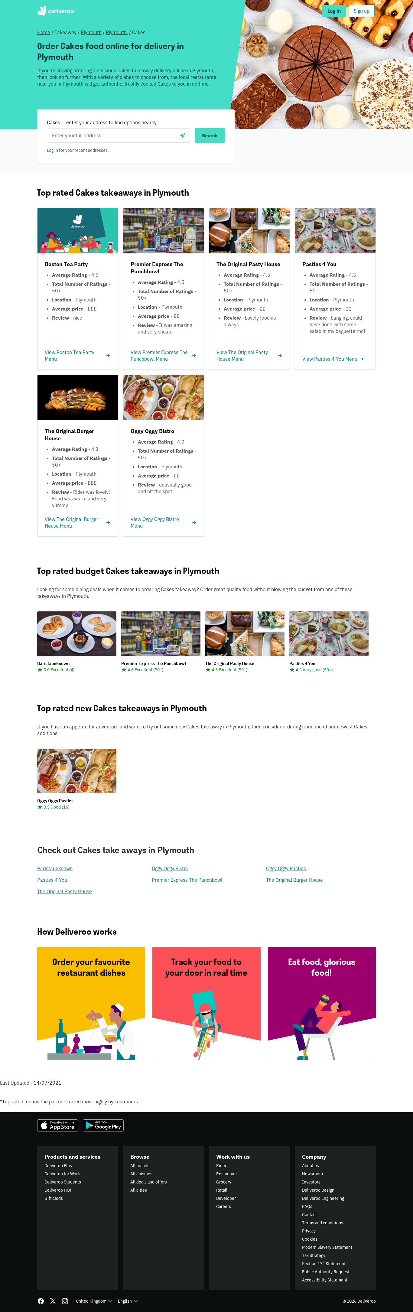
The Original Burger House (294, 880)
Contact (309, 1214)
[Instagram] (65, 1301)
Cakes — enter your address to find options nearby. (102, 122)
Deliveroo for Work (62, 1174)
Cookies (309, 1239)
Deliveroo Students (62, 1182)
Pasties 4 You (52, 880)
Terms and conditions (322, 1223)
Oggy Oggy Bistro (170, 868)
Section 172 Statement (324, 1263)
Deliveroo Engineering (323, 1198)
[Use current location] (182, 135)
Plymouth (91, 32)
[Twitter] (53, 1301)
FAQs (307, 1206)
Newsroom (312, 1174)
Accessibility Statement (324, 1280)
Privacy (309, 1231)
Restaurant (226, 1174)
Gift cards (53, 1198)
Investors (311, 1182)
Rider (221, 1165)
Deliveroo (55, 11)
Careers (223, 1206)
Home (43, 32)
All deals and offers (148, 1182)
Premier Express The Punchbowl (187, 880)
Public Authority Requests (327, 1272)
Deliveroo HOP (58, 1190)
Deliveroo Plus (58, 1165)
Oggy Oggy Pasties (286, 868)
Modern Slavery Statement (327, 1247)
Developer (226, 1198)
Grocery (223, 1182)
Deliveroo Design (318, 1190)
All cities (138, 1190)
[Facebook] (40, 1301)
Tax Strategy (313, 1255)
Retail (221, 1190)
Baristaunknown (55, 868)
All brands (139, 1165)
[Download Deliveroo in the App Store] (57, 1125)
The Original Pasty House (64, 891)
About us (310, 1165)
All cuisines (141, 1174)
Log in (52, 150)
